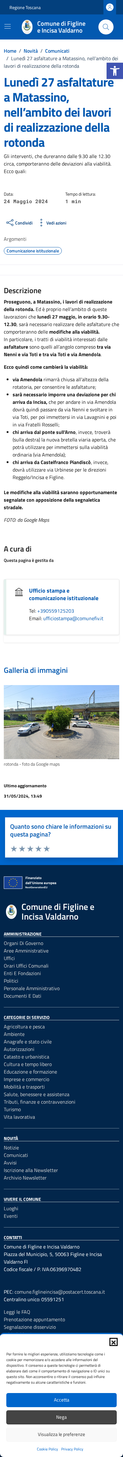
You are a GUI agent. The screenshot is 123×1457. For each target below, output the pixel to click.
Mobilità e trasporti (24, 1086)
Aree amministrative (26, 950)
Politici (11, 981)
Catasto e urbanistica (26, 1056)
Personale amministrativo (32, 988)
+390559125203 (55, 611)
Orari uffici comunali (26, 965)
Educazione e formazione (30, 1071)
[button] (115, 71)
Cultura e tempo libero (28, 1064)
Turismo (12, 1109)
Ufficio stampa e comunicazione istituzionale (63, 594)
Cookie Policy (47, 1449)
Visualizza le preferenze (61, 1434)
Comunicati (16, 1155)
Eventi (11, 1216)
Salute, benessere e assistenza (36, 1094)
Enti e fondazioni (22, 973)
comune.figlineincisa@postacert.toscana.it (60, 1292)
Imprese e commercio (26, 1079)
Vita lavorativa (19, 1117)
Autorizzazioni (19, 1049)
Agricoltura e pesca (24, 1026)
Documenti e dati (22, 996)
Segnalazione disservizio (30, 1327)
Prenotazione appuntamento (34, 1319)
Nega (61, 1417)
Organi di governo (23, 943)
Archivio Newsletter (25, 1177)
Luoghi (11, 1208)
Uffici (9, 958)
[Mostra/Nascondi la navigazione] (7, 26)
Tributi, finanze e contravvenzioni (39, 1102)
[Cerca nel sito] (106, 26)
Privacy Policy (72, 1449)
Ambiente (14, 1034)
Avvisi (10, 1162)
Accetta (61, 1399)
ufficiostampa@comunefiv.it (73, 618)
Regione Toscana (25, 7)
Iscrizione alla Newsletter (31, 1170)
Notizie (11, 1147)
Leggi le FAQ (17, 1312)
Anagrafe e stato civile (28, 1041)
